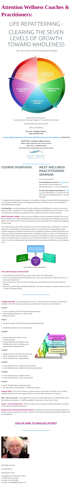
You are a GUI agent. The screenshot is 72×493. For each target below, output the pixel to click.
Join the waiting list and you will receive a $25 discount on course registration (31, 137)
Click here (63, 182)
